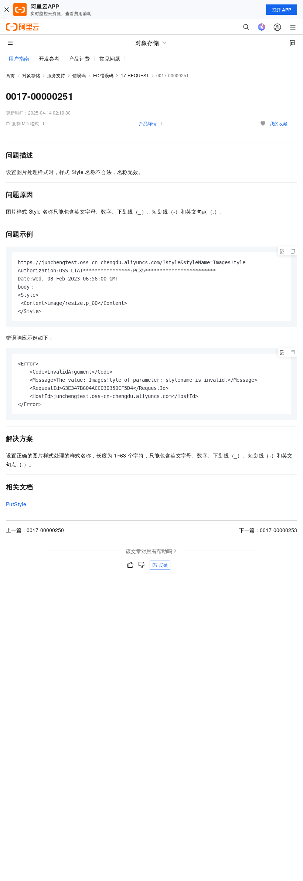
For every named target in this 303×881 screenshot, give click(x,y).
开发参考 (49, 58)
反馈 (163, 565)
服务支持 (56, 75)
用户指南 (18, 58)
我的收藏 (278, 123)
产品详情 (148, 123)
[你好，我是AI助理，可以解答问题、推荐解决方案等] (261, 27)
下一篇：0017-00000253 (268, 530)
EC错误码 (103, 75)
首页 (10, 75)
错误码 (79, 75)
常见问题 (109, 58)
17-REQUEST (135, 75)
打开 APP (281, 9)
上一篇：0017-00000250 (35, 530)
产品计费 (79, 58)
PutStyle (16, 504)
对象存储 (31, 75)
